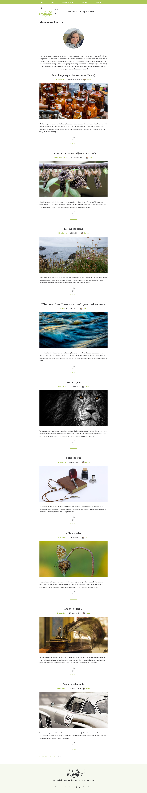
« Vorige (44, 756)
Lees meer (73, 143)
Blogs (52, 2)
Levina (89, 79)
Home (41, 2)
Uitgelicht (85, 2)
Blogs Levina (60, 79)
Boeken (62, 308)
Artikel (56, 158)
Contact (98, 2)
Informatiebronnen (68, 2)
